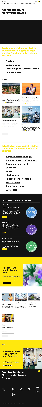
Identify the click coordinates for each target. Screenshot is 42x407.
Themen (15, 3)
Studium (8, 3)
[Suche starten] (39, 1)
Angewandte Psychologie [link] (19, 156)
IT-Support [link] (21, 388)
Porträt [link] (13, 388)
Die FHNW (33, 3)
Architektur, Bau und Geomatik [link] (21, 160)
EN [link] (36, 1)
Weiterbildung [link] (13, 65)
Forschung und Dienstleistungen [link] (22, 68)
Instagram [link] (29, 389)
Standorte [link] (13, 390)
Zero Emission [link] (4, 249)
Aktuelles (30, 3)
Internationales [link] (13, 72)
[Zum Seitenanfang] (39, 371)
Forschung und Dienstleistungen (20, 3)
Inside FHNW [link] (22, 389)
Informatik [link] (11, 167)
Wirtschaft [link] (11, 189)
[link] (4, 1)
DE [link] (35, 1)
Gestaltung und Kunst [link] (17, 164)
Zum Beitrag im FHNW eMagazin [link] (7, 365)
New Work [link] (3, 232)
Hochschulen (3, 3)
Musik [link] (9, 171)
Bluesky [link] (29, 390)
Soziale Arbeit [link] (13, 182)
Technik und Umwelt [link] (16, 186)
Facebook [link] (29, 388)
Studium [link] (10, 61)
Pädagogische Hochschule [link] (19, 178)
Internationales (26, 3)
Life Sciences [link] (12, 175)
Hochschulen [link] (14, 389)
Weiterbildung (11, 3)
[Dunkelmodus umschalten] (38, 1)
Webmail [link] (21, 390)
